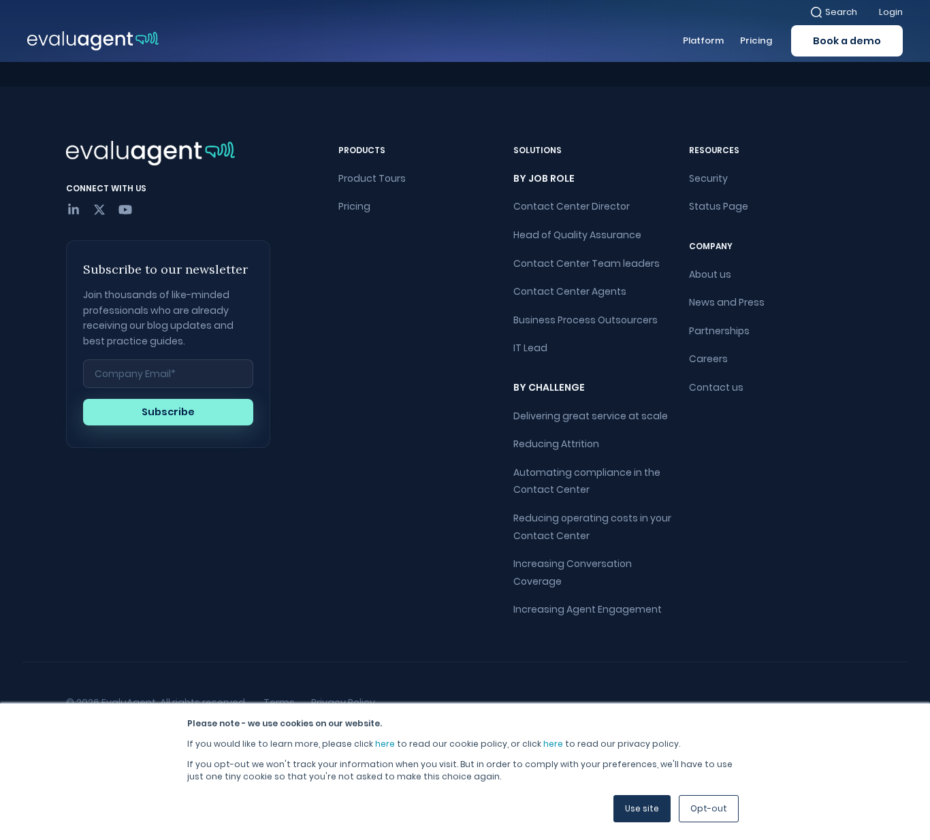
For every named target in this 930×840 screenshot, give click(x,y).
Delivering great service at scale (590, 416)
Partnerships (719, 331)
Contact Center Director (571, 206)
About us (710, 274)
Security (708, 178)
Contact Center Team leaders (586, 263)
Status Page (718, 206)
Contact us (716, 387)
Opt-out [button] (708, 808)
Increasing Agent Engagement (587, 609)
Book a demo (847, 41)
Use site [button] (642, 808)
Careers (708, 359)
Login (891, 11)
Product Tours (372, 178)
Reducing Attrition (556, 444)
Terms (279, 702)
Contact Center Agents (569, 291)
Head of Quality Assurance (577, 235)
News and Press (727, 302)
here (385, 743)
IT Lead (530, 348)
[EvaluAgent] (93, 40)
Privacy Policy (343, 702)
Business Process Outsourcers (585, 320)
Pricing (354, 206)
